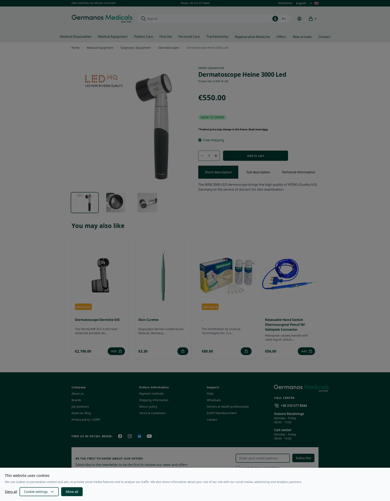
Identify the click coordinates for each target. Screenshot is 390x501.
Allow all (72, 491)
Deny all (11, 491)
